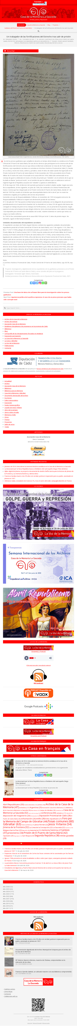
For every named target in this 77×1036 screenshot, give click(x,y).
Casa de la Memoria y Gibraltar (15, 393)
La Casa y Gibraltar (11, 341)
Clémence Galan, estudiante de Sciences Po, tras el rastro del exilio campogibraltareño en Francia (38, 481)
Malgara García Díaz (12, 830)
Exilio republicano (53, 819)
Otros (7, 417)
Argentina (36, 807)
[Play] (26, 658)
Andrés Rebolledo (30, 805)
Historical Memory (28, 825)
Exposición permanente (13, 336)
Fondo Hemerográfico (12, 405)
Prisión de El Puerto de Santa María (32, 43)
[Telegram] (31, 283)
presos (16, 43)
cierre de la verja (34, 813)
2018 (8, 906)
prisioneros (15, 832)
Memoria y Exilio (10, 415)
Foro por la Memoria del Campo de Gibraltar (37, 820)
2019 (8, 903)
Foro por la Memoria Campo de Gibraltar (39, 844)
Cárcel (69, 813)
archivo (41, 805)
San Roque (28, 836)
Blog (6, 331)
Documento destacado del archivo (16, 395)
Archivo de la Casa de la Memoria (16, 319)
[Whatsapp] (43, 283)
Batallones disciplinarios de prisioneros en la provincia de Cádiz (26, 326)
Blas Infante (35, 810)
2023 (8, 894)
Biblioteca (8, 329)
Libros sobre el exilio (12, 412)
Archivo (41, 39)
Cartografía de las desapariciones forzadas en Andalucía (24, 334)
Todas (7, 427)
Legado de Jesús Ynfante (13, 408)
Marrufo (25, 830)
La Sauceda (59, 827)
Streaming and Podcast (38, 736)
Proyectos (11, 41)
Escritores (8, 398)
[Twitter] (37, 283)
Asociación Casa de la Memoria (15, 324)
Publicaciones (9, 346)
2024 (8, 891)
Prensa (7, 420)
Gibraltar (12, 824)
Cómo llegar (8, 991)
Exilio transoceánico (11, 400)
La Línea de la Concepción (40, 827)
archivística (24, 808)
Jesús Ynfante (60, 824)
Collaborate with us (10, 996)
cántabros (61, 813)
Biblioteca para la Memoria (14, 391)
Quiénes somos (9, 989)
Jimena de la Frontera (16, 827)
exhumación (28, 818)
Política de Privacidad (37, 1023)
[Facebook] (34, 283)
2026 (8, 887)
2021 (8, 899)
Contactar (8, 348)
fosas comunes (61, 821)
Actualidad (8, 381)
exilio (40, 818)
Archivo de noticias (11, 322)
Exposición (8, 403)
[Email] (46, 283)
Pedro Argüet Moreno (65, 41)
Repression (18, 836)
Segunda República (47, 835)
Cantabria (59, 810)
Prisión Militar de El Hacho (54, 43)
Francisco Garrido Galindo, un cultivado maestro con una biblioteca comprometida (43, 972)
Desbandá (35, 816)
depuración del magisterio (16, 815)
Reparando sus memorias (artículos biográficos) (32, 41)
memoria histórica (52, 830)
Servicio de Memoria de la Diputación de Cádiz (50, 369)
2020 (8, 901)
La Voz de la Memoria (12, 343)
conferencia (48, 812)
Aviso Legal (29, 1023)
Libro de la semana (11, 410)
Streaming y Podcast (38, 651)
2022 (8, 896)
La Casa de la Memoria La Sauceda (16, 338)
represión (8, 836)
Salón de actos (10, 424)
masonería (35, 830)
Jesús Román (41, 824)
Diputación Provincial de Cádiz (55, 815)
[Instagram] (40, 283)
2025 (8, 889)
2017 (8, 908)
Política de (46, 1023)
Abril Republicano (13, 804)
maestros (69, 827)
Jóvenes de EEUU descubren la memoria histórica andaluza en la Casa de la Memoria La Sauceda (38, 466)
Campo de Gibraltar (48, 810)
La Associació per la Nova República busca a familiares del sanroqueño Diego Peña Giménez (36, 469)
